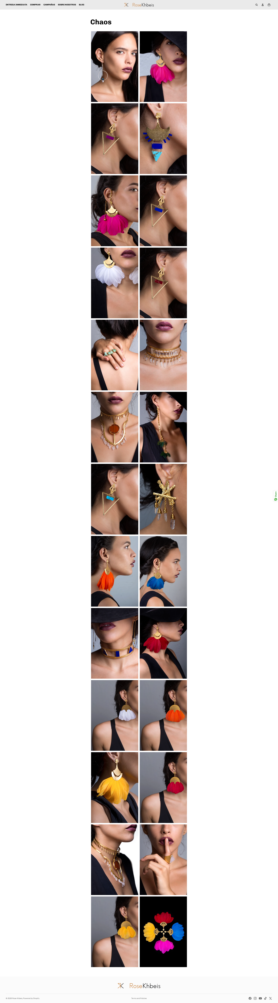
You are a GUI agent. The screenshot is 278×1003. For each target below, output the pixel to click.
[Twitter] (270, 998)
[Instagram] (255, 998)
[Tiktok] (265, 998)
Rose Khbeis (17, 998)
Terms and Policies (139, 998)
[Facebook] (250, 998)
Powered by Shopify (31, 998)
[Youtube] (260, 998)
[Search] (256, 5)
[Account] (262, 5)
